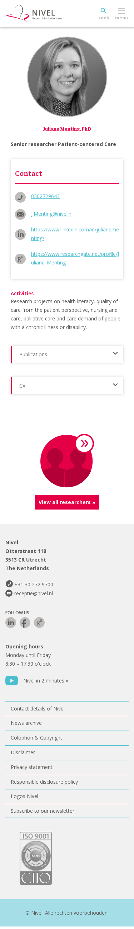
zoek (103, 18)
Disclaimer (23, 752)
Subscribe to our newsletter (42, 810)
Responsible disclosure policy (44, 781)
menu (121, 18)
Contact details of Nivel (38, 708)
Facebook (25, 622)
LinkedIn (10, 622)
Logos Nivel (24, 796)
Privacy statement (32, 767)
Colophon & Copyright (36, 737)
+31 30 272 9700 (33, 584)
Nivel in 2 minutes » (45, 680)
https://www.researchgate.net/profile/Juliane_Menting (75, 258)
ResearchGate (39, 622)
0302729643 (45, 196)
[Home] (50, 14)
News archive (26, 722)
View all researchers (65, 502)
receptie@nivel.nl (33, 593)
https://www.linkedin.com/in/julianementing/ (75, 233)
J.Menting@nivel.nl (52, 213)
